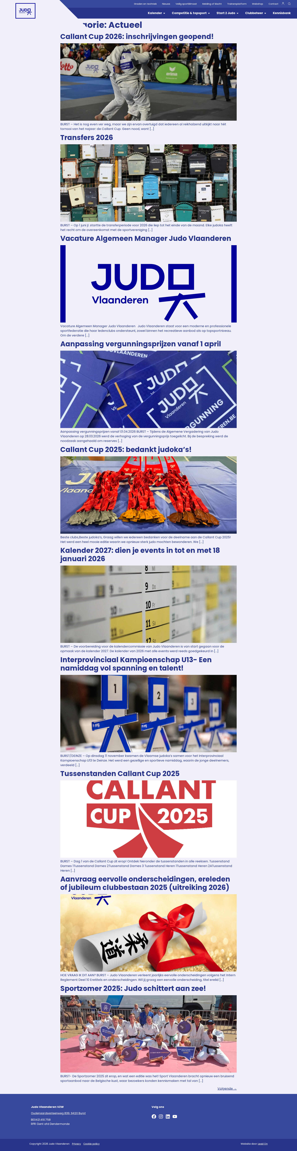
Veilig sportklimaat (186, 3)
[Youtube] (174, 1116)
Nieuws (166, 3)
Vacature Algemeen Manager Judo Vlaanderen (145, 238)
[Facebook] (154, 1116)
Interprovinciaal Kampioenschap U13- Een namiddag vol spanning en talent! (136, 664)
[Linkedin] (168, 1116)
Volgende (227, 1088)
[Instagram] (161, 1116)
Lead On (263, 1144)
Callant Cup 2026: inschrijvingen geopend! (137, 36)
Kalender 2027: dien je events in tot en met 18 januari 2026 (140, 555)
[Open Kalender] (164, 13)
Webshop (257, 3)
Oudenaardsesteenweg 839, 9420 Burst (58, 1113)
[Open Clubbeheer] (265, 13)
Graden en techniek (145, 3)
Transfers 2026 (86, 137)
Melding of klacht (212, 3)
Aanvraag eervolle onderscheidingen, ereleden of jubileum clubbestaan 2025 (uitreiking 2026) (145, 883)
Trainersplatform (237, 3)
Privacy (76, 1144)
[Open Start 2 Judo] (237, 13)
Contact (273, 3)
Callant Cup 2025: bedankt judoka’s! (126, 449)
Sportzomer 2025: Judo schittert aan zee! (133, 988)
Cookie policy (91, 1144)
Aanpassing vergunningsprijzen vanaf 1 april (140, 344)
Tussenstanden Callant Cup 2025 (120, 774)
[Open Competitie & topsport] (208, 13)
